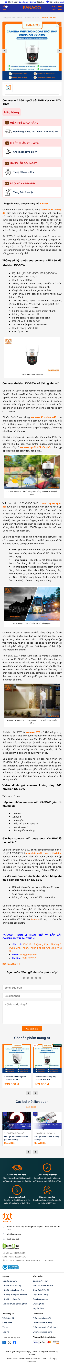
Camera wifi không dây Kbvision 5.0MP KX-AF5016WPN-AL (45, 1078)
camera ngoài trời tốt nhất (35, 447)
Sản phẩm (17, 17)
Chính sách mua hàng (42, 1322)
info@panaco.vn (28, 954)
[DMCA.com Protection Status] (10, 1248)
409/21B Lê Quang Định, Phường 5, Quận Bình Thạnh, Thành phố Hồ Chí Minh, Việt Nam (35, 948)
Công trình (7, 1322)
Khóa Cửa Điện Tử (41, 1290)
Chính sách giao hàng (42, 1332)
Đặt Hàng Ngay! (10, 964)
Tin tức (5, 1327)
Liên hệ (5, 1332)
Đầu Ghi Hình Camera (43, 1285)
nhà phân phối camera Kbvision (43, 853)
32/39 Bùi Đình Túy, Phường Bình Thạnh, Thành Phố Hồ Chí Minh (33, 1228)
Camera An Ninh (31, 17)
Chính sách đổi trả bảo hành (45, 1327)
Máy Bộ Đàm (38, 1308)
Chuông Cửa (38, 1304)
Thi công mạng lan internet (14, 1294)
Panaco (35, 919)
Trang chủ (6, 17)
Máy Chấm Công (40, 1294)
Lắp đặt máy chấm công (13, 1290)
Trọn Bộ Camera (40, 1299)
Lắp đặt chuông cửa (11, 1299)
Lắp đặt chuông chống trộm (15, 1304)
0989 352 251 (29, 958)
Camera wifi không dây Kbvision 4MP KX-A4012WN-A (15, 1078)
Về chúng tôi (8, 1318)
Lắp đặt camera (9, 1281)
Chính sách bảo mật (42, 1318)
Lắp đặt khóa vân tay (11, 1285)
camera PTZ (33, 732)
